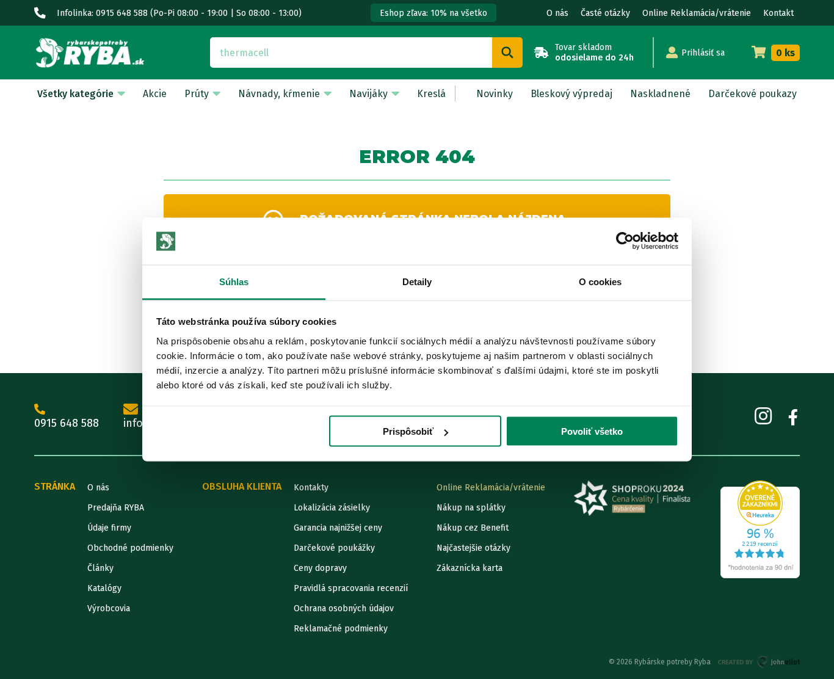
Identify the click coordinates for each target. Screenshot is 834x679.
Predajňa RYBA (115, 508)
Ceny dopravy (320, 568)
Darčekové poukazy (752, 94)
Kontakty (311, 487)
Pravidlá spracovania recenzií (351, 588)
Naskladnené (660, 94)
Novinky (494, 94)
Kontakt (778, 13)
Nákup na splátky (471, 508)
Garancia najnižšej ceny (338, 528)
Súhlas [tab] (234, 281)
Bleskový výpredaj (571, 94)
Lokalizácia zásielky (332, 508)
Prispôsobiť (408, 431)
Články (100, 568)
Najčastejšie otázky (473, 548)
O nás (557, 13)
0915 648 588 (66, 423)
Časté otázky (605, 13)
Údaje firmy (109, 528)
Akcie (155, 94)
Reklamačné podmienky (341, 628)
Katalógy (104, 588)
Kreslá (431, 94)
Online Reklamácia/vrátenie (696, 13)
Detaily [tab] (417, 281)
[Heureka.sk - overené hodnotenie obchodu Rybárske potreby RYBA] (760, 529)
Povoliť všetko (592, 431)
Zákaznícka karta (469, 568)
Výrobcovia (108, 608)
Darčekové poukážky (334, 548)
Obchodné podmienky (130, 548)
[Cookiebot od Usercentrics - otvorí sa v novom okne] (624, 241)
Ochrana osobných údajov (344, 608)
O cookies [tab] (600, 281)
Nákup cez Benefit (473, 528)
